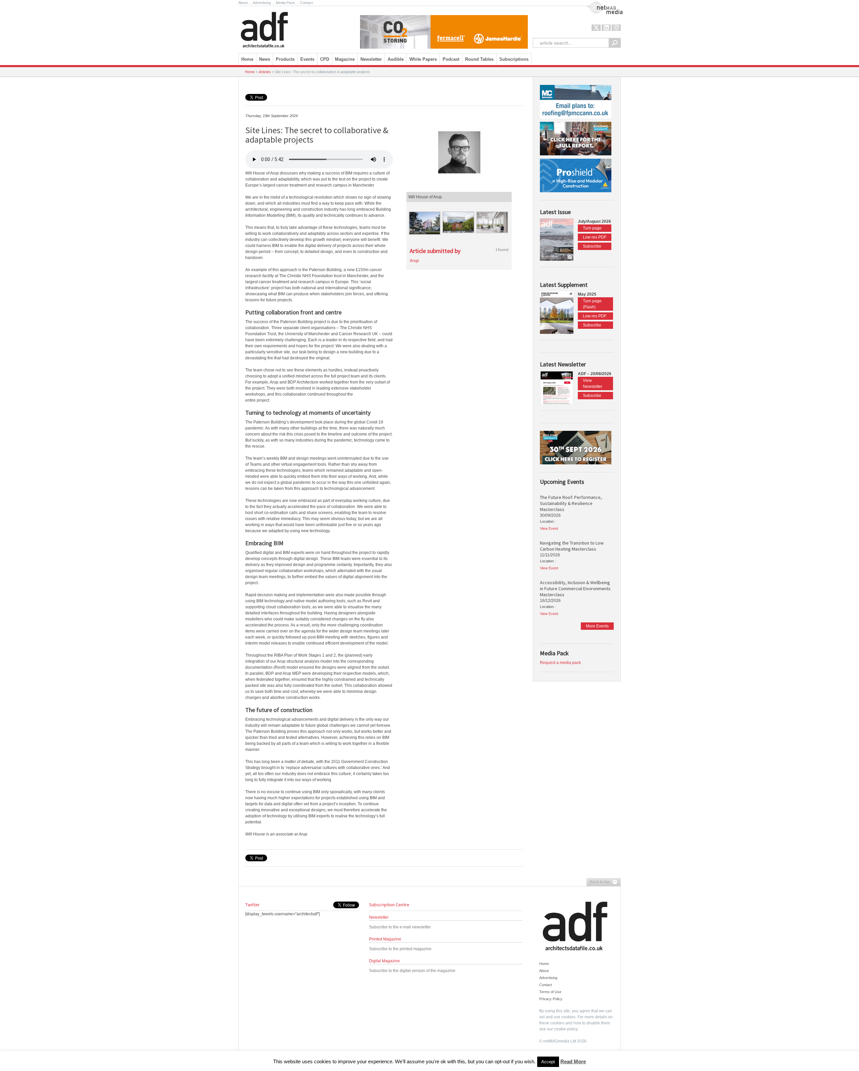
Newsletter (379, 917)
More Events (597, 626)
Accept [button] (548, 1061)
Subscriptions (513, 59)
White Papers (423, 59)
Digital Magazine (384, 961)
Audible (396, 59)
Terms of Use (550, 992)
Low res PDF (594, 237)
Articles (265, 72)
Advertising (262, 3)
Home (247, 59)
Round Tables (479, 59)
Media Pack (285, 3)
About (243, 3)
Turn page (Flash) (592, 304)
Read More (573, 1061)
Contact (306, 3)
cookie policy (565, 1029)
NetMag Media (599, 4)
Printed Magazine (385, 939)
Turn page (592, 228)
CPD (324, 59)
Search (615, 43)
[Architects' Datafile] (276, 27)
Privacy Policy (550, 999)
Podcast (451, 59)
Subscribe (592, 246)
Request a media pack (560, 662)
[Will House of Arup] (459, 152)
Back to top (598, 882)
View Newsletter (592, 383)
